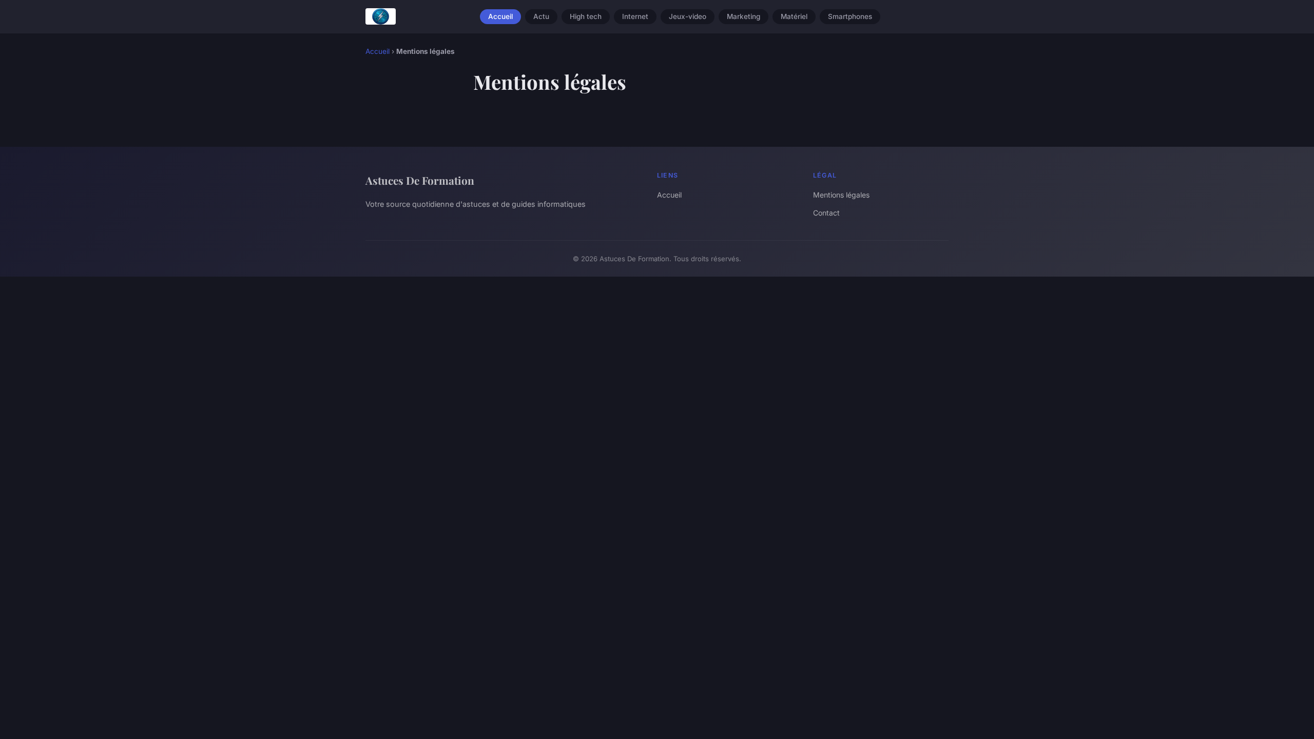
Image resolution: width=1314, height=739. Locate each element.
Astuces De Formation (419, 180)
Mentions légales (841, 194)
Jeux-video (687, 16)
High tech (586, 16)
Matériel (794, 16)
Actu (541, 16)
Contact (826, 212)
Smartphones (850, 16)
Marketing (743, 16)
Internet (635, 16)
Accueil (500, 16)
